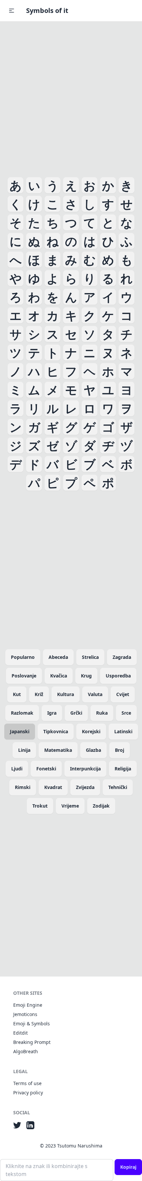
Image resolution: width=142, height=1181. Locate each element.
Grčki (76, 713)
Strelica (90, 657)
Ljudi (16, 768)
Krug (86, 675)
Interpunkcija (85, 768)
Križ (39, 694)
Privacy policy (28, 1092)
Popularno (23, 657)
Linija (24, 750)
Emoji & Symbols (31, 1023)
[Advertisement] (71, 98)
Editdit (20, 1033)
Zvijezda (85, 787)
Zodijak (101, 806)
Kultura (65, 694)
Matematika (58, 750)
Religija (123, 768)
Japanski (19, 731)
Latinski (123, 731)
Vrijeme (70, 806)
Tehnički (117, 787)
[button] (11, 11)
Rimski (22, 787)
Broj (119, 750)
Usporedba (118, 675)
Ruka (102, 713)
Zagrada (122, 657)
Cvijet (122, 694)
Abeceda (58, 657)
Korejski (91, 731)
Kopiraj (128, 1167)
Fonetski (46, 768)
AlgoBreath (25, 1051)
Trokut (40, 806)
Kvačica (58, 675)
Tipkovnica (55, 731)
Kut (17, 694)
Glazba (93, 750)
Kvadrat (53, 787)
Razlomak (22, 713)
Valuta (95, 694)
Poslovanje (24, 675)
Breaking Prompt (32, 1042)
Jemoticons (25, 1014)
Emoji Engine (27, 1005)
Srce (126, 713)
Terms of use (27, 1083)
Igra (51, 713)
